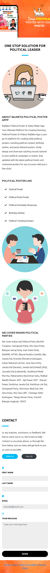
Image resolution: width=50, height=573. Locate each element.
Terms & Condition (28, 565)
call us (29, 456)
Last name (7, 483)
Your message (9, 518)
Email (5, 501)
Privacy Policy (10, 565)
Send (25, 554)
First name (7, 472)
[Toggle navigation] (42, 5)
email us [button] (10, 456)
